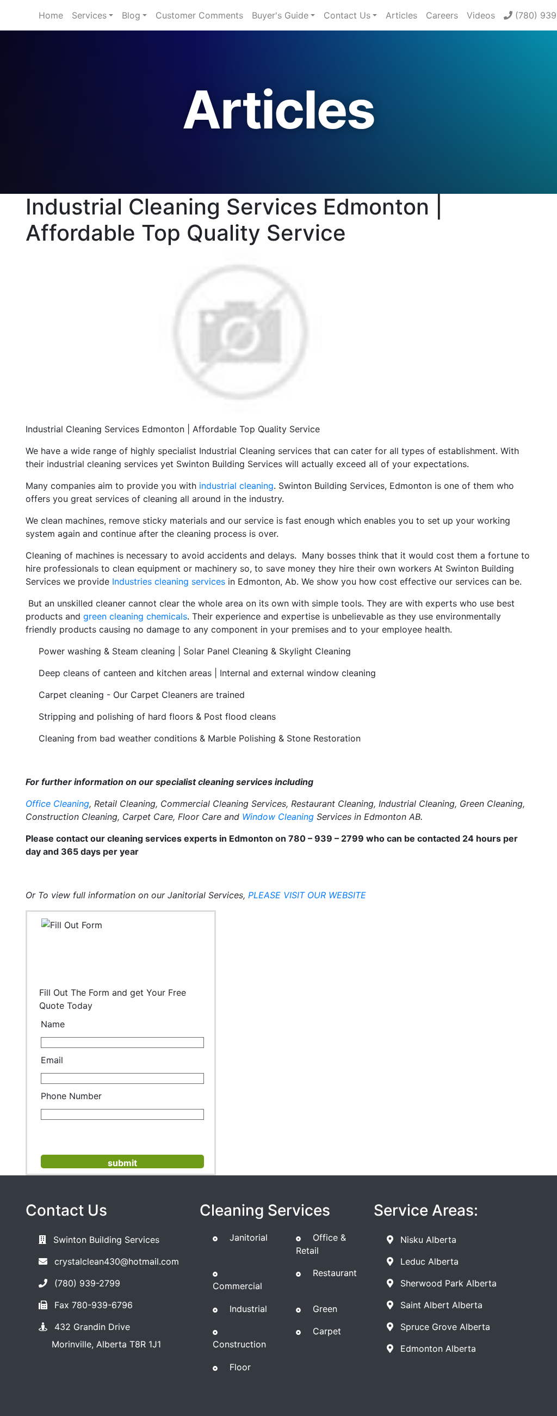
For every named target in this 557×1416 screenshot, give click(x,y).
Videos (481, 15)
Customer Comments (199, 15)
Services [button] (89, 15)
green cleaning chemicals (135, 616)
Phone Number (71, 1095)
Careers (442, 15)
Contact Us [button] (347, 15)
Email (52, 1060)
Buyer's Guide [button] (280, 15)
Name (53, 1024)
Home (51, 15)
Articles (401, 15)
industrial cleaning (236, 485)
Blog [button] (131, 15)
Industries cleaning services (168, 581)
